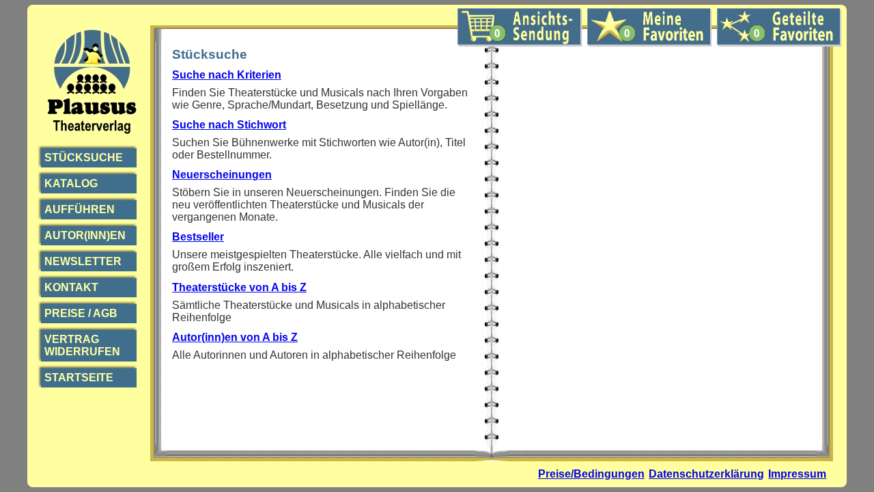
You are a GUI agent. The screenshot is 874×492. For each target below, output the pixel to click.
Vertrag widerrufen (82, 345)
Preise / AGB (80, 313)
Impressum (797, 474)
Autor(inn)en (85, 235)
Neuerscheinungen (222, 174)
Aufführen (79, 209)
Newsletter (83, 261)
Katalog (71, 183)
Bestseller (198, 237)
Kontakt (71, 287)
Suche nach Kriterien (226, 75)
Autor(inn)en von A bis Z (235, 337)
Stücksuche (83, 157)
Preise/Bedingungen (591, 474)
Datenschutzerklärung (706, 474)
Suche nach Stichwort (229, 125)
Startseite (78, 377)
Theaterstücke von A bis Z (239, 287)
